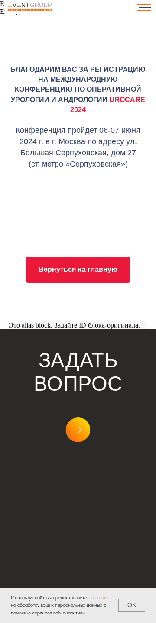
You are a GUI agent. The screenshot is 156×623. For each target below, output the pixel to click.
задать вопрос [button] (78, 372)
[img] (30, 7)
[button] (78, 525)
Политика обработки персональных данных (78, 544)
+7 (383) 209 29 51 (85, 500)
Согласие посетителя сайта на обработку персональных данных (78, 565)
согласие (98, 597)
